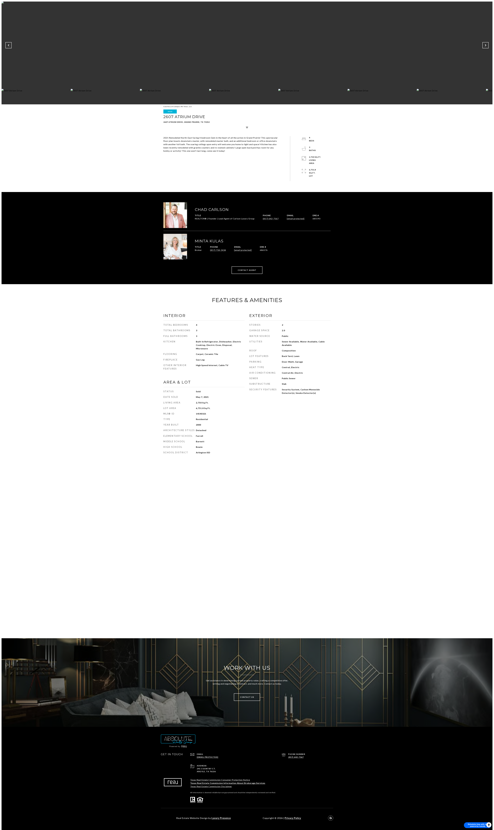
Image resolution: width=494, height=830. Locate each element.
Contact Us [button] (247, 697)
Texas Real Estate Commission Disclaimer (211, 786)
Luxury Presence (221, 818)
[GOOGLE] (330, 818)
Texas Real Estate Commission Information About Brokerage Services (227, 783)
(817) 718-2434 (218, 250)
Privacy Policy (293, 818)
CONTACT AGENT (247, 270)
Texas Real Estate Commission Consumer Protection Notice (220, 780)
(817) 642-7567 (271, 218)
